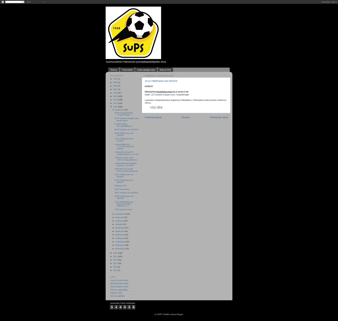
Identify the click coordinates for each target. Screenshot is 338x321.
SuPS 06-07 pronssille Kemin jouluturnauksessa (126, 170)
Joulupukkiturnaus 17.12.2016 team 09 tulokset (124, 146)
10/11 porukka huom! (123, 209)
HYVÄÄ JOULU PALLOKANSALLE (123, 125)
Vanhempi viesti (219, 117)
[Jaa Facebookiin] (159, 107)
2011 (115, 267)
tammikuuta (120, 249)
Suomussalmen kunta (119, 287)
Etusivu (114, 70)
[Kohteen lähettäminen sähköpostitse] (151, 107)
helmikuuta (120, 245)
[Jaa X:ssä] (156, 107)
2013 (115, 260)
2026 (115, 79)
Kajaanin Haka (116, 293)
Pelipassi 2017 (121, 186)
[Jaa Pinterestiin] (161, 107)
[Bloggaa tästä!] (153, 107)
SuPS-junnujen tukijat (119, 283)
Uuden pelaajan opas (146, 70)
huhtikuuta (120, 238)
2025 (115, 82)
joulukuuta (119, 110)
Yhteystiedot (127, 70)
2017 (115, 103)
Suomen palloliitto (117, 296)
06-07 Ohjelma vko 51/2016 (126, 130)
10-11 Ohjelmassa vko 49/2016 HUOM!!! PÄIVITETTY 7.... (124, 204)
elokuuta (119, 224)
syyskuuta (119, 221)
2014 (115, 256)
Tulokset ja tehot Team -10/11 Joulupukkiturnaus (126, 159)
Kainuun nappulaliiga (119, 290)
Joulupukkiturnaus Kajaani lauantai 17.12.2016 (126, 164)
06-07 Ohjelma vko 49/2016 (126, 193)
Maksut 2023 (165, 70)
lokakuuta (119, 217)
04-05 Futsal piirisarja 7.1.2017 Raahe (124, 114)
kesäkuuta (119, 231)
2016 (115, 107)
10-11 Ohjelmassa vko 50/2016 (161, 81)
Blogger (180, 314)
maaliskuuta (120, 242)
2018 (115, 100)
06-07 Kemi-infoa (122, 189)
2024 (115, 86)
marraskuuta (120, 214)
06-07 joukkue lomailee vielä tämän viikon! (127, 119)
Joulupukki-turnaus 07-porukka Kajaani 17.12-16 (126, 153)
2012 (115, 263)
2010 (115, 270)
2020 (115, 93)
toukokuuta (120, 235)
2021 (115, 89)
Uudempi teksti (153, 117)
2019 (115, 96)
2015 (115, 253)
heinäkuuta (120, 228)
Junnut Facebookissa (119, 280)
